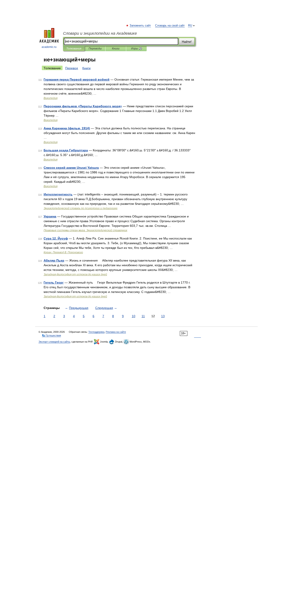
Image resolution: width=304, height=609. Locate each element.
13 (163, 316)
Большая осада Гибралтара (66, 150)
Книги (116, 48)
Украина (50, 216)
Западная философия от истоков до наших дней (75, 274)
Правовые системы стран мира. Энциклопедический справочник (85, 230)
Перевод (71, 68)
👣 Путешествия (51, 335)
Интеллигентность (58, 194)
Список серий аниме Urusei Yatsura (71, 167)
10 (133, 316)
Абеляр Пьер (54, 260)
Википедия (50, 98)
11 (143, 316)
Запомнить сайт (140, 25)
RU (190, 25)
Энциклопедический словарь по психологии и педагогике (81, 208)
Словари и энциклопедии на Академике (100, 33)
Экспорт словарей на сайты (54, 341)
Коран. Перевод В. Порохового (63, 252)
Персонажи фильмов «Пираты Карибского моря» (83, 106)
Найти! (187, 41)
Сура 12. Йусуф (56, 238)
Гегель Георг (54, 282)
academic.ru (49, 47)
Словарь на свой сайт (170, 25)
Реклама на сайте (116, 332)
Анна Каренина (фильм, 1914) (67, 128)
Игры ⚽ (136, 48)
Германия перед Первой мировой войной (76, 79)
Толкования (73, 48)
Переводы (95, 48)
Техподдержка (96, 332)
